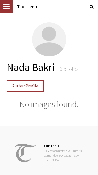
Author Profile (25, 85)
